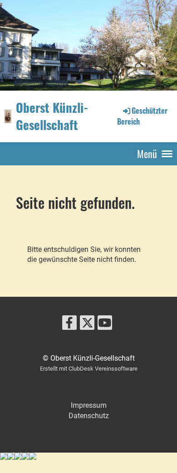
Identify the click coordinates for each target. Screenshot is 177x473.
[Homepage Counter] (88, 458)
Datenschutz (89, 415)
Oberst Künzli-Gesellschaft (52, 116)
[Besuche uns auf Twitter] (87, 324)
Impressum (89, 405)
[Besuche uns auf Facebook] (69, 324)
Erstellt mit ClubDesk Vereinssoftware (89, 368)
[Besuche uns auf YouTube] (105, 324)
